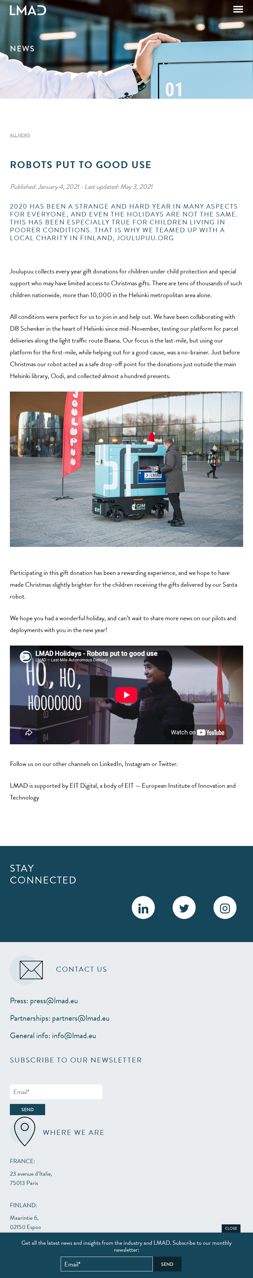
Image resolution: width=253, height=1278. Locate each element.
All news (20, 135)
